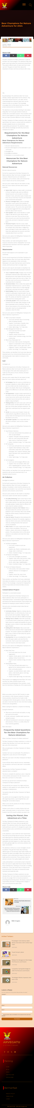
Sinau (7, 1072)
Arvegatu (17, 921)
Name (3, 1005)
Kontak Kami (9, 1077)
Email (3, 1009)
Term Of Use (9, 1096)
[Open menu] (24, 4)
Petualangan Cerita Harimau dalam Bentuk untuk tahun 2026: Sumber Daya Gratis (22, 942)
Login (8, 1099)
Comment (4, 994)
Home (7, 1066)
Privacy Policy (10, 1093)
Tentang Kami (10, 1074)
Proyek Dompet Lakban (18, 952)
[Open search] (30, 5)
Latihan (9, 44)
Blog (7, 1069)
